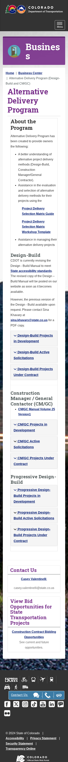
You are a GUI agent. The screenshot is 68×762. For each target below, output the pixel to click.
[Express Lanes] (11, 679)
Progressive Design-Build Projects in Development (32, 495)
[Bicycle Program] (24, 679)
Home (10, 73)
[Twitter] (16, 704)
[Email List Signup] (60, 704)
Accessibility (15, 738)
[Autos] (7, 687)
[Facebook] (7, 704)
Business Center (30, 73)
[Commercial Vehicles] (25, 687)
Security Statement (19, 743)
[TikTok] (34, 704)
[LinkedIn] (51, 704)
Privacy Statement (43, 738)
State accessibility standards (31, 271)
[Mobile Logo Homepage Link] (34, 9)
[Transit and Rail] (33, 679)
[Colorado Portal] (33, 757)
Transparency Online (21, 748)
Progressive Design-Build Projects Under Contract (32, 535)
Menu (61, 25)
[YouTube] (42, 704)
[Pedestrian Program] (16, 687)
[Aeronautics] (42, 679)
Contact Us (19, 695)
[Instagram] (25, 704)
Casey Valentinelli (34, 579)
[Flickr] (7, 713)
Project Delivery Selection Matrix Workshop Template (36, 227)
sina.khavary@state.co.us (29, 320)
